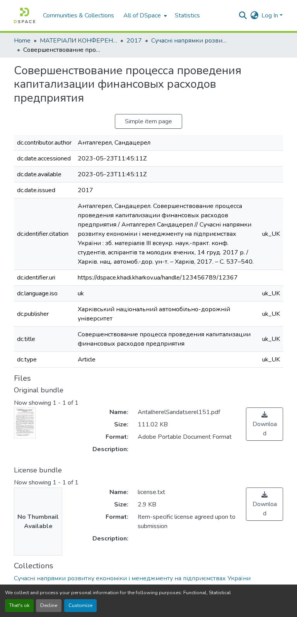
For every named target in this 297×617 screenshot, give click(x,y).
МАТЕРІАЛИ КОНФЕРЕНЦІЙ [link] (78, 40)
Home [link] (22, 40)
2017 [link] (134, 40)
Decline (48, 605)
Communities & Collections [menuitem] (78, 15)
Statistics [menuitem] (187, 15)
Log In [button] (270, 15)
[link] (264, 424)
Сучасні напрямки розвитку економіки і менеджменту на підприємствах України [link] (190, 40)
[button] (24, 15)
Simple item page (148, 121)
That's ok (19, 605)
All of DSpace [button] (142, 15)
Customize (80, 605)
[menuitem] (144, 15)
